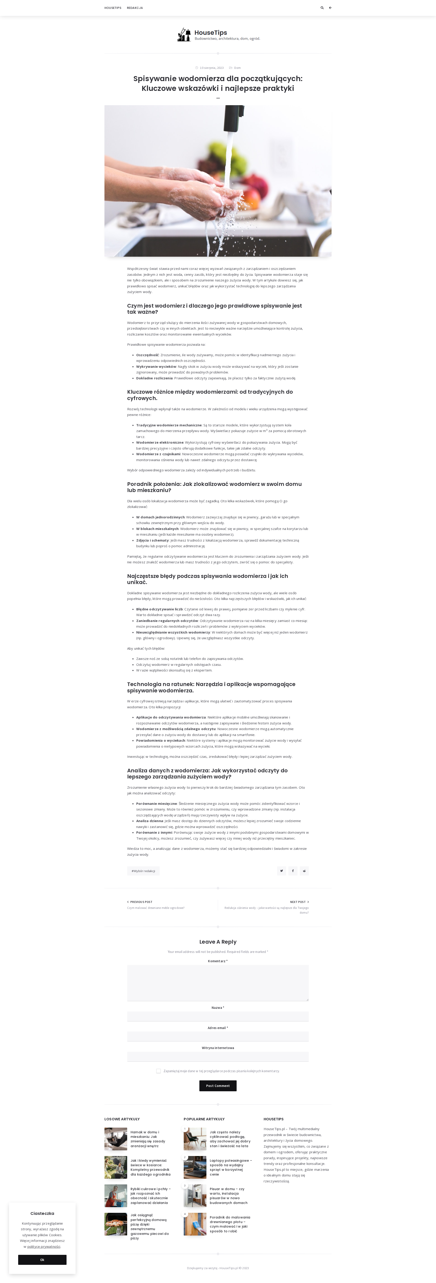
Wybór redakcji (144, 871)
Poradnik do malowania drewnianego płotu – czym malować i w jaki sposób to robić (230, 1224)
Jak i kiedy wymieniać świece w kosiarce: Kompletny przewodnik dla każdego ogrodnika (151, 1167)
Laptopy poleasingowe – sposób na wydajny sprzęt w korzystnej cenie (231, 1167)
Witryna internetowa (218, 1048)
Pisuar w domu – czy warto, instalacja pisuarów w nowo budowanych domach (228, 1196)
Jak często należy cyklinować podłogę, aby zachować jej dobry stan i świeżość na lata (230, 1139)
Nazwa (218, 1007)
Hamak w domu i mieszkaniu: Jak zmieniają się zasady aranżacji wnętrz (148, 1139)
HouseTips (112, 8)
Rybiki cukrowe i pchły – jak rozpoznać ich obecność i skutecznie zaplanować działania (151, 1196)
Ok (42, 1260)
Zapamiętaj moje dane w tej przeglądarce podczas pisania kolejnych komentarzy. (222, 1071)
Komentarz (218, 961)
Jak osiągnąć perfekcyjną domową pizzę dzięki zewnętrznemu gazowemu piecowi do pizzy (150, 1226)
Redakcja (135, 8)
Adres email (218, 1028)
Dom (237, 68)
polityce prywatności (43, 1246)
